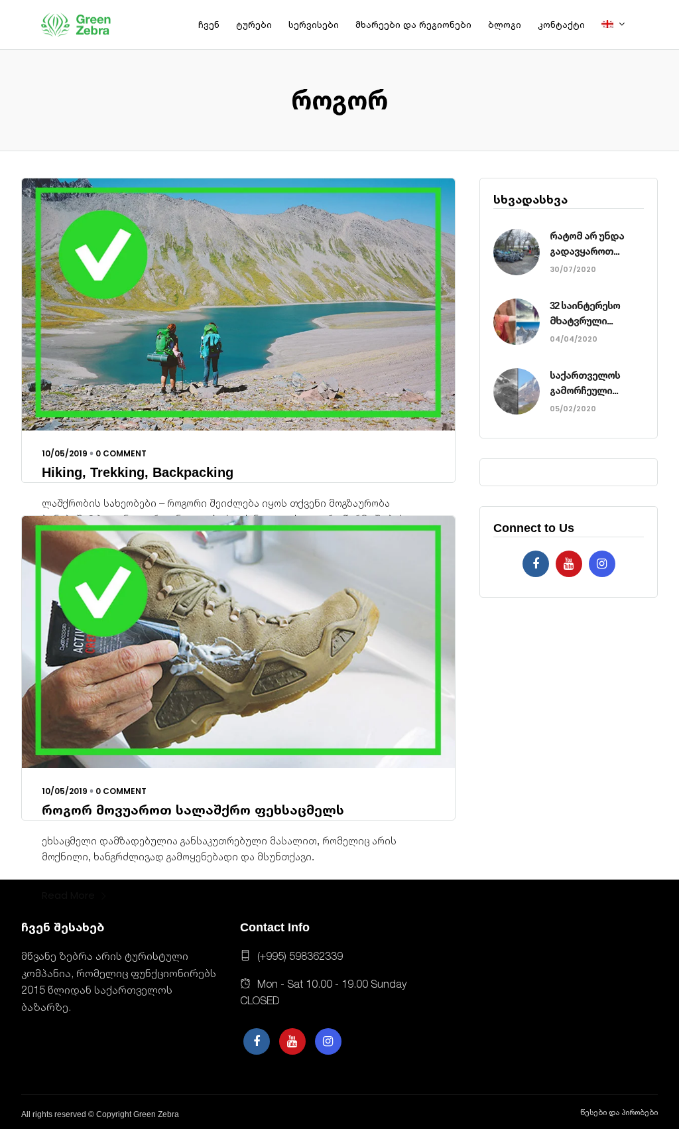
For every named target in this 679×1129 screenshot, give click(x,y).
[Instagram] (602, 564)
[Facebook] (536, 564)
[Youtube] (569, 564)
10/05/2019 (65, 453)
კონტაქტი (561, 24)
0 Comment (121, 453)
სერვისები (313, 24)
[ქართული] (618, 24)
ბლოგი (504, 24)
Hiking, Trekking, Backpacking (137, 472)
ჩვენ (208, 24)
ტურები (254, 24)
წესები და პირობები (619, 1112)
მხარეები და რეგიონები (413, 24)
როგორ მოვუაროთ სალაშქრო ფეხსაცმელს (193, 810)
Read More (68, 895)
